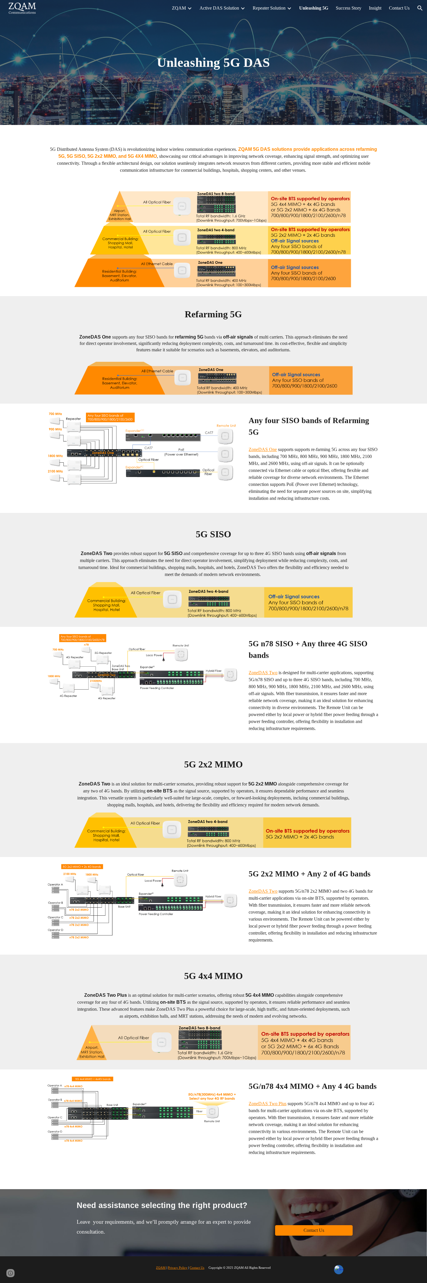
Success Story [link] (348, 8)
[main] (213, 62)
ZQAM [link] (179, 8)
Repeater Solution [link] (269, 8)
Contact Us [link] (399, 8)
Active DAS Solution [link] (219, 8)
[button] (420, 8)
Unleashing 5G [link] (313, 8)
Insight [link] (375, 8)
